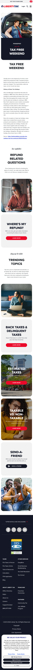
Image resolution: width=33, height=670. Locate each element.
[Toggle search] (27, 6)
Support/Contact (7, 605)
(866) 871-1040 (7, 608)
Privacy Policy (11, 654)
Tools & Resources (8, 569)
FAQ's (4, 594)
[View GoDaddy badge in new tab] (16, 553)
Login (23, 6)
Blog (4, 580)
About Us (5, 598)
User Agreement (16, 632)
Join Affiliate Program (21, 607)
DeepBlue (21, 562)
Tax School (21, 575)
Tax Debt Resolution (24, 572)
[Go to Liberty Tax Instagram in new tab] (13, 529)
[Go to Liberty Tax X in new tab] (19, 529)
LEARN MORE (16, 238)
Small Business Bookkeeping (22, 567)
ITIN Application (7, 576)
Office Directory (7, 591)
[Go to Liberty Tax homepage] (10, 6)
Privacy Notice (16, 629)
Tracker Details (21, 654)
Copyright (16, 625)
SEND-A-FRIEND (16, 466)
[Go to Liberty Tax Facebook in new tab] (8, 529)
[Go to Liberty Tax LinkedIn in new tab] (24, 529)
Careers (5, 601)
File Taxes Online (8, 566)
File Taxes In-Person (9, 562)
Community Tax (22, 603)
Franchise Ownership (21, 592)
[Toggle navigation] (30, 6)
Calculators (6, 573)
